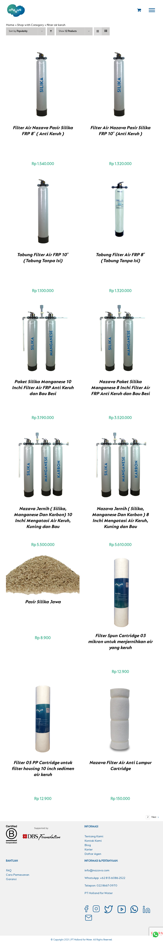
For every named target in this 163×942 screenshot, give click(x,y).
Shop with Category (30, 25)
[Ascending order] (51, 31)
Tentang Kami (93, 836)
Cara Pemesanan (17, 875)
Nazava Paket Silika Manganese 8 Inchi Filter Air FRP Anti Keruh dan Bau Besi (120, 388)
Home (10, 25)
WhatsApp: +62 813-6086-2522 (104, 878)
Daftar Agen (92, 854)
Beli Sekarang (34, 84)
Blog (87, 845)
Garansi (11, 879)
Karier (88, 849)
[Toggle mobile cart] (139, 10)
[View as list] (106, 31)
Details (56, 84)
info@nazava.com (96, 870)
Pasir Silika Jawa (43, 602)
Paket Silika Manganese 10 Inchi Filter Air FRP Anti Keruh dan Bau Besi (43, 388)
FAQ (9, 870)
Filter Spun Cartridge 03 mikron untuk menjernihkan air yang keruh (120, 642)
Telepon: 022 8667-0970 (100, 885)
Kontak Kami (93, 840)
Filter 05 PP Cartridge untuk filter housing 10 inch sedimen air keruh (43, 768)
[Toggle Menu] (152, 10)
